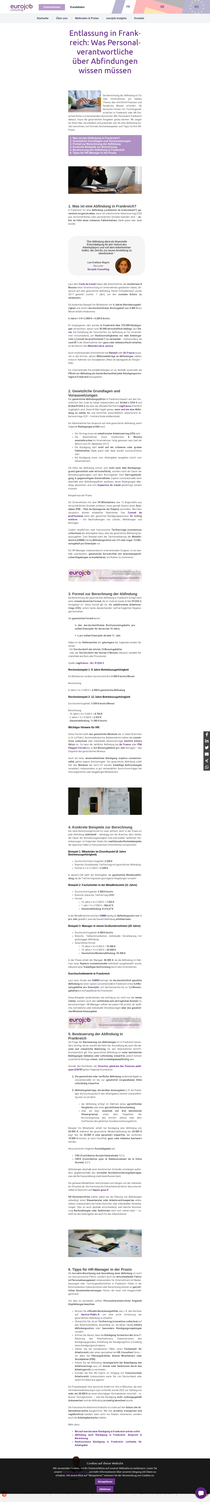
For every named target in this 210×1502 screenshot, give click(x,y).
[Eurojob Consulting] (21, 7)
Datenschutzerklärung (74, 1471)
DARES (96, 980)
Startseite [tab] (43, 18)
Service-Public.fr (90, 1314)
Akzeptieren (105, 1481)
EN (197, 6)
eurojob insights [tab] (116, 18)
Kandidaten (77, 7)
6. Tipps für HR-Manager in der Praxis (93, 152)
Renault (113, 353)
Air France (128, 353)
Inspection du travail (109, 485)
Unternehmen (51, 7)
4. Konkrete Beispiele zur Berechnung (93, 147)
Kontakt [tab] (139, 18)
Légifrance (125, 406)
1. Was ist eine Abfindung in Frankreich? (95, 138)
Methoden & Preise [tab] (87, 18)
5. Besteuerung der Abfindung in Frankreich (97, 149)
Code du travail (87, 284)
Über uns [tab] (62, 18)
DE (162, 6)
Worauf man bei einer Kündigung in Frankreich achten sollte (107, 1431)
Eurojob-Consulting (98, 269)
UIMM (103, 915)
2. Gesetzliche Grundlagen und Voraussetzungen (100, 141)
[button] (201, 1493)
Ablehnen (105, 1489)
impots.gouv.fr (100, 1190)
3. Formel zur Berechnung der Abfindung (95, 144)
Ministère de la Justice (100, 346)
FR (128, 6)
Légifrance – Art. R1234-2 (90, 663)
